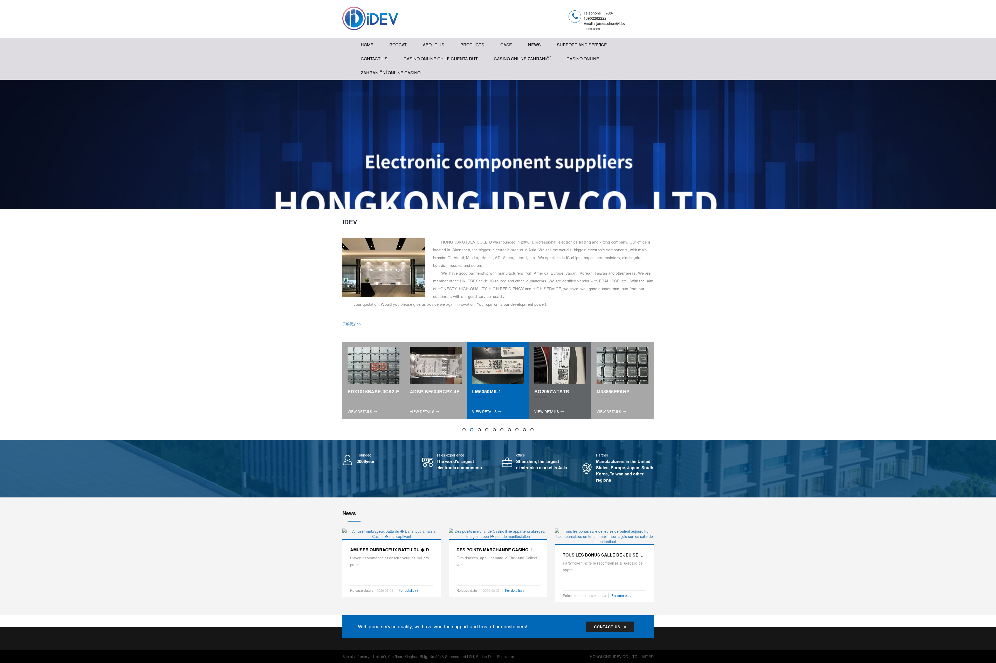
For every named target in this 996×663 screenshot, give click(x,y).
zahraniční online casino (390, 73)
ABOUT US (433, 45)
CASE (506, 45)
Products (472, 45)
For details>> (409, 590)
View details (360, 411)
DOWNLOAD (571, 62)
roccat (398, 45)
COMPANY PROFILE (445, 62)
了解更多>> (351, 323)
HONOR (432, 72)
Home (367, 45)
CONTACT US (374, 59)
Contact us (607, 626)
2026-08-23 (385, 590)
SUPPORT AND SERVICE (582, 45)
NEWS (534, 45)
